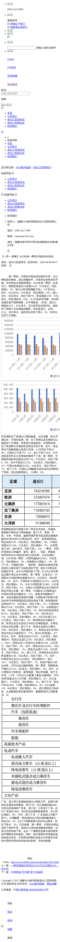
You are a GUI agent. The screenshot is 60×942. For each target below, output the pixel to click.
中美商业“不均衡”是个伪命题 (27, 872)
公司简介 (12, 116)
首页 (9, 113)
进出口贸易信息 (16, 123)
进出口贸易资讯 (16, 119)
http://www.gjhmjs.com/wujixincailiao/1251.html (35, 862)
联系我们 (12, 126)
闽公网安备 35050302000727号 (32, 889)
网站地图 (52, 883)
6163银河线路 (23, 167)
